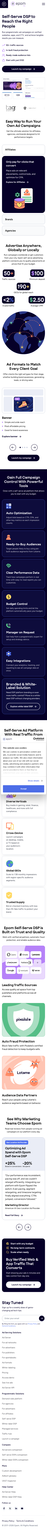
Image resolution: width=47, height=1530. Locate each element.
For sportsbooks (9, 1357)
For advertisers (8, 1347)
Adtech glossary (9, 1476)
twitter (10, 1508)
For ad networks (9, 1342)
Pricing (5, 1372)
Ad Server (6, 1337)
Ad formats (7, 1362)
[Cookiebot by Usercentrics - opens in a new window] (33, 739)
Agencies (10, 230)
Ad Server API (8, 1387)
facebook (4, 1508)
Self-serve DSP (9, 1419)
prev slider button (13, 447)
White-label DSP (9, 1424)
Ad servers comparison (12, 1450)
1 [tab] (20, 447)
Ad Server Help (9, 1492)
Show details (33, 781)
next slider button (34, 447)
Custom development (12, 1471)
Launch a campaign (10, 1439)
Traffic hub (7, 1434)
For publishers (8, 1352)
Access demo (8, 1377)
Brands (9, 219)
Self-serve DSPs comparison (14, 1455)
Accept (23, 789)
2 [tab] (22, 447)
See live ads (7, 1382)
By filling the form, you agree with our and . (21, 1325)
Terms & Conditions (9, 1326)
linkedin (16, 1508)
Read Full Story (12, 1215)
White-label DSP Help (12, 1497)
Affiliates (10, 149)
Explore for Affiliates (15, 182)
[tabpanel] (23, 413)
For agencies (7, 1403)
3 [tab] (24, 447)
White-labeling (8, 1367)
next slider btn (28, 1227)
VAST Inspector (9, 1481)
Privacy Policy (32, 1324)
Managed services (10, 1429)
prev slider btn (19, 1227)
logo (18, 4)
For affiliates (7, 1414)
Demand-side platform (12, 1398)
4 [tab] (27, 447)
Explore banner (10, 436)
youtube (22, 1508)
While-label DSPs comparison (15, 1460)
